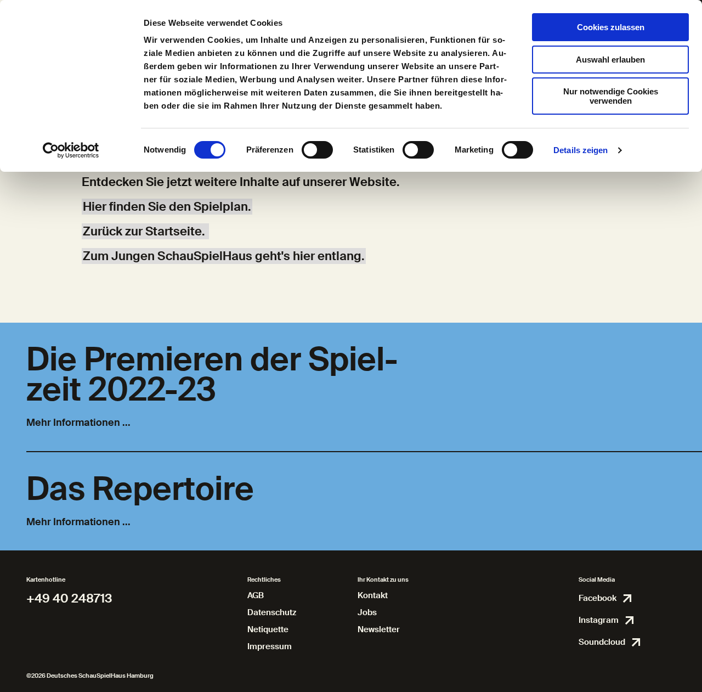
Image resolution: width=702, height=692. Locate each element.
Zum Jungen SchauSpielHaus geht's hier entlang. (224, 256)
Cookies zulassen (610, 27)
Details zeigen (580, 150)
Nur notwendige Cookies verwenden (610, 96)
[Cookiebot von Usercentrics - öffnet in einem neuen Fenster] (71, 150)
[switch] (317, 150)
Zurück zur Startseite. (145, 231)
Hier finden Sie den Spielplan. (167, 207)
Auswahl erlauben (610, 59)
